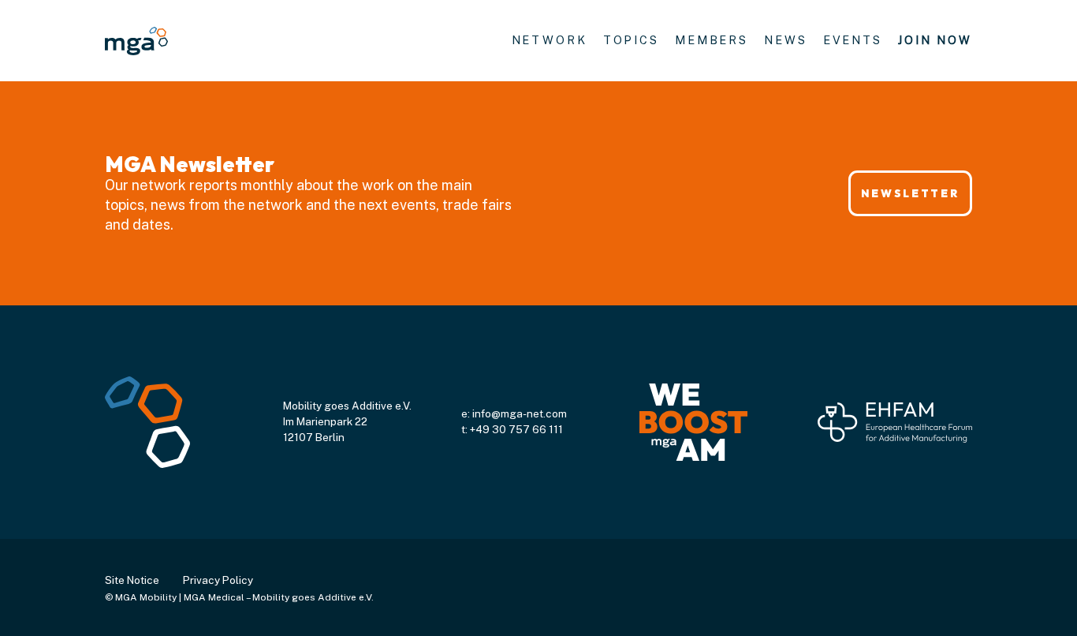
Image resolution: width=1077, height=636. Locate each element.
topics (631, 40)
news (785, 40)
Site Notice (132, 580)
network (549, 40)
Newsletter (910, 193)
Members (711, 40)
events (852, 40)
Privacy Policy (218, 580)
